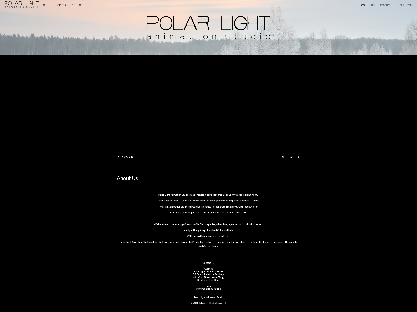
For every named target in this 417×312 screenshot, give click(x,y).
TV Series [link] (385, 4)
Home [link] (361, 4)
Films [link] (372, 4)
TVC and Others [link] (403, 4)
